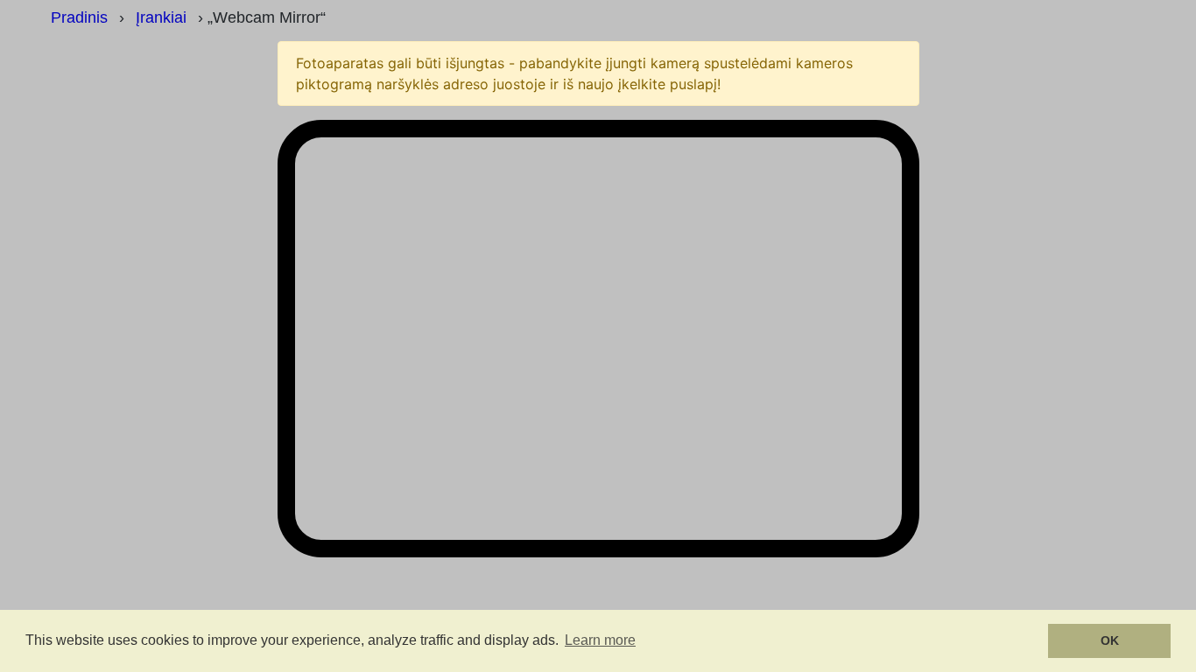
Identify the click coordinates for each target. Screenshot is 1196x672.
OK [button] (1110, 641)
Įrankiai (161, 17)
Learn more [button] (600, 640)
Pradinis (79, 17)
